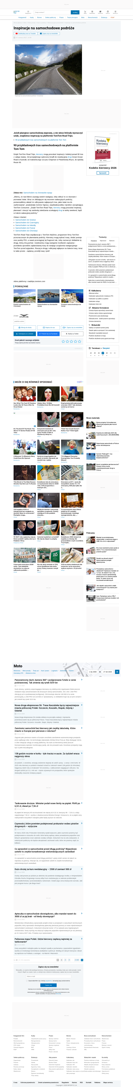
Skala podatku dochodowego (92, 1071)
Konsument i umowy (54, 1043)
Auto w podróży (41, 22)
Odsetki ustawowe (89, 1069)
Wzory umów (105, 1067)
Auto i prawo (45, 670)
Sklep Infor (52, 1049)
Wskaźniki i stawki (90, 1057)
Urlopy (33, 1045)
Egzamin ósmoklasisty (37, 1073)
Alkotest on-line (31, 673)
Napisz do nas (50, 327)
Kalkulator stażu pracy (72, 1069)
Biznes (39, 17)
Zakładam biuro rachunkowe (92, 1038)
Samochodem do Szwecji (25, 220)
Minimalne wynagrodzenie (91, 1062)
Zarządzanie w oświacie (38, 1069)
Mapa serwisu (108, 1082)
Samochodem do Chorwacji (26, 231)
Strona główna (18, 22)
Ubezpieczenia (35, 1043)
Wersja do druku (26, 327)
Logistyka (54, 670)
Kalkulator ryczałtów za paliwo (98, 298)
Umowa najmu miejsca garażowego (100, 313)
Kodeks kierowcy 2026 (103, 167)
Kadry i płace (17, 1069)
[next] (82, 960)
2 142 (77, 960)
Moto (82, 17)
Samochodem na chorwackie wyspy (37, 193)
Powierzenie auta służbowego (98, 316)
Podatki (16, 1038)
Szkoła (33, 1062)
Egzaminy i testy (36, 1067)
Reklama (97, 1082)
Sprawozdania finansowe (91, 1047)
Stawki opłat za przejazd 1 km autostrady (102, 330)
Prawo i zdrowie (53, 1051)
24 (91, 353)
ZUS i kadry (17, 1045)
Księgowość (22, 17)
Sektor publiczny (50, 17)
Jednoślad (63, 670)
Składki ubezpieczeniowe (91, 1064)
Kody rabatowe (106, 1064)
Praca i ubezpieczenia (72, 1043)
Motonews (17, 670)
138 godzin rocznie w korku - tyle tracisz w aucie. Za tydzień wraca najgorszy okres (101, 260)
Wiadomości (105, 1038)
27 (103, 353)
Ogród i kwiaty (106, 1047)
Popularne (94, 240)
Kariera (74, 1082)
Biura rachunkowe (90, 1036)
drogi (70, 157)
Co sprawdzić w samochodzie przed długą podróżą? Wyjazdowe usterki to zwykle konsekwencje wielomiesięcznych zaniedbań (101, 276)
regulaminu (49, 980)
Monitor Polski (53, 1062)
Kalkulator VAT (70, 1064)
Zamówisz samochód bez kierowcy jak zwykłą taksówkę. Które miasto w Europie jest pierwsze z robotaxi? (101, 255)
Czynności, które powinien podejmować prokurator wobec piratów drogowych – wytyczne (101, 271)
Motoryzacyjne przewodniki (55, 22)
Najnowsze (103, 240)
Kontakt (88, 1082)
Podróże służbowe (89, 1067)
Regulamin (65, 1082)
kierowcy (39, 154)
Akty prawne (53, 1057)
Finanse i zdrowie (71, 1049)
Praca (50, 1047)
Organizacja (17, 1060)
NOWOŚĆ (103, 165)
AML (85, 1049)
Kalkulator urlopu (94, 301)
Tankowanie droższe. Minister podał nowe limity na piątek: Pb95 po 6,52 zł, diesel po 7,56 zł (101, 266)
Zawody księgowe (19, 1047)
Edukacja (104, 17)
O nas (15, 1082)
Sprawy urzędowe (54, 1045)
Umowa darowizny (95, 321)
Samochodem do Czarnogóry (27, 223)
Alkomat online (93, 293)
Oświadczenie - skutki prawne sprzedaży (102, 318)
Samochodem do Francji (25, 228)
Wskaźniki (95, 325)
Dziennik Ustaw (53, 1060)
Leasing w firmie (71, 1047)
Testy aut (36, 670)
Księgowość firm (19, 1036)
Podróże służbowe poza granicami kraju (102, 338)
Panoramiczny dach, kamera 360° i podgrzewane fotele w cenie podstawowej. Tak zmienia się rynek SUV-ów (102, 245)
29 (111, 353)
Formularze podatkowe (108, 1069)
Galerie (71, 670)
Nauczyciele (34, 1064)
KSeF (112, 17)
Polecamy (90, 533)
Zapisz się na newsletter (74, 327)
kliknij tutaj (58, 993)
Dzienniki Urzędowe (54, 1064)
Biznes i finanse (70, 1038)
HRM (32, 1049)
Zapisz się (48, 985)
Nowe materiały (93, 418)
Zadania (16, 1064)
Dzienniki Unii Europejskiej (56, 1067)
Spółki (68, 1041)
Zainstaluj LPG (18, 673)
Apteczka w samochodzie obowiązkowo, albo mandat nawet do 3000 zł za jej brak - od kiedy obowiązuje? (101, 281)
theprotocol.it (105, 1071)
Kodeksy (51, 1071)
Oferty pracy (105, 1073)
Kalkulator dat (70, 1060)
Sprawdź (102, 173)
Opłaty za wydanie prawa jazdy (99, 327)
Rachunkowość (18, 1041)
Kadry (32, 17)
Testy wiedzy (34, 1075)
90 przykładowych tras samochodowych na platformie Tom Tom (40, 140)
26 (99, 353)
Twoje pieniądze (72, 17)
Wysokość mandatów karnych (98, 333)
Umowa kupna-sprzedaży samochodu (101, 310)
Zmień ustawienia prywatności (48, 1082)
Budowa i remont (106, 1045)
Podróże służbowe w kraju (97, 336)
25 (95, 353)
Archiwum (104, 1062)
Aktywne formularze (100, 308)
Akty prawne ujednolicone (56, 1069)
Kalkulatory (96, 290)
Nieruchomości (93, 17)
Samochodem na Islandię (25, 225)
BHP (32, 1047)
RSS (81, 1082)
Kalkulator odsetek (71, 1067)
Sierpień (106, 348)
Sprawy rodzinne (53, 1038)
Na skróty (105, 1057)
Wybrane (111, 240)
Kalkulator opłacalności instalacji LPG (101, 296)
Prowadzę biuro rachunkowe (92, 1041)
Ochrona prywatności (28, 1082)
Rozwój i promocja (19, 1067)
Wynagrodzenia (35, 1041)
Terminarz (96, 348)
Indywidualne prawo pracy (38, 1038)
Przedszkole (34, 1060)
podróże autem (19, 321)
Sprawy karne (53, 1041)
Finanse (104, 1043)
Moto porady (31, 22)
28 (107, 353)
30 (115, 353)
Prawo (61, 17)
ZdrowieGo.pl (105, 1060)
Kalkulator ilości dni (95, 304)
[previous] (58, 960)
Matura (33, 1071)
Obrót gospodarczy (19, 1043)
